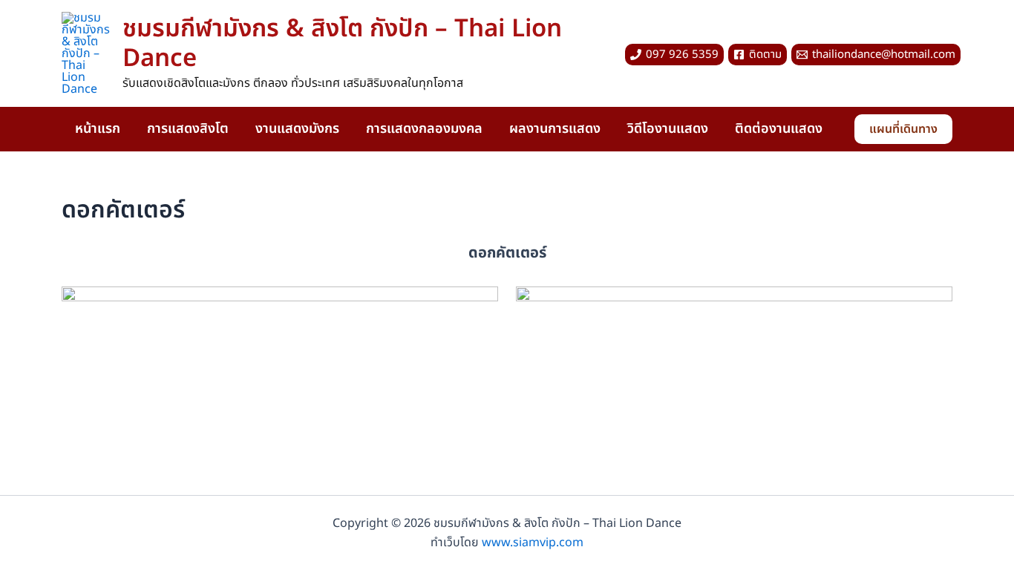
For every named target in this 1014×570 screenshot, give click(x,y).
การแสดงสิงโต (188, 129)
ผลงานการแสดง (555, 129)
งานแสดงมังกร (297, 129)
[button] (903, 129)
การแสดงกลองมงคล (424, 129)
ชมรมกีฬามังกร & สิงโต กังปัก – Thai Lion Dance (342, 43)
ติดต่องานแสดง (778, 129)
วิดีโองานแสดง (667, 129)
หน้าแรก (97, 129)
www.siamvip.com (532, 542)
